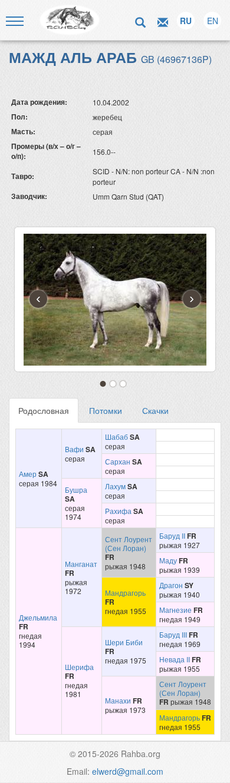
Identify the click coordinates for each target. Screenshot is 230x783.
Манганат (81, 564)
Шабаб (116, 437)
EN (212, 20)
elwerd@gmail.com (127, 771)
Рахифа (118, 511)
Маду (168, 560)
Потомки (105, 410)
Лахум (115, 486)
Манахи (118, 700)
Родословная (43, 410)
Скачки (155, 410)
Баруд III (173, 634)
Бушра (76, 490)
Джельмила (38, 617)
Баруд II (172, 535)
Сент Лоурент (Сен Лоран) (128, 543)
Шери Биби (124, 642)
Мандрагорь (125, 593)
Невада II (174, 659)
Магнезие (175, 610)
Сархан (117, 461)
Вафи (74, 449)
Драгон (171, 585)
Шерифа (79, 667)
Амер (28, 474)
